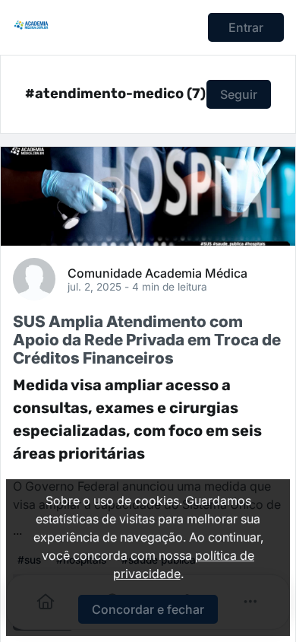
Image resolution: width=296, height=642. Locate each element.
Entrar (245, 27)
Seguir (238, 94)
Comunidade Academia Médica (157, 272)
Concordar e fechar (148, 609)
